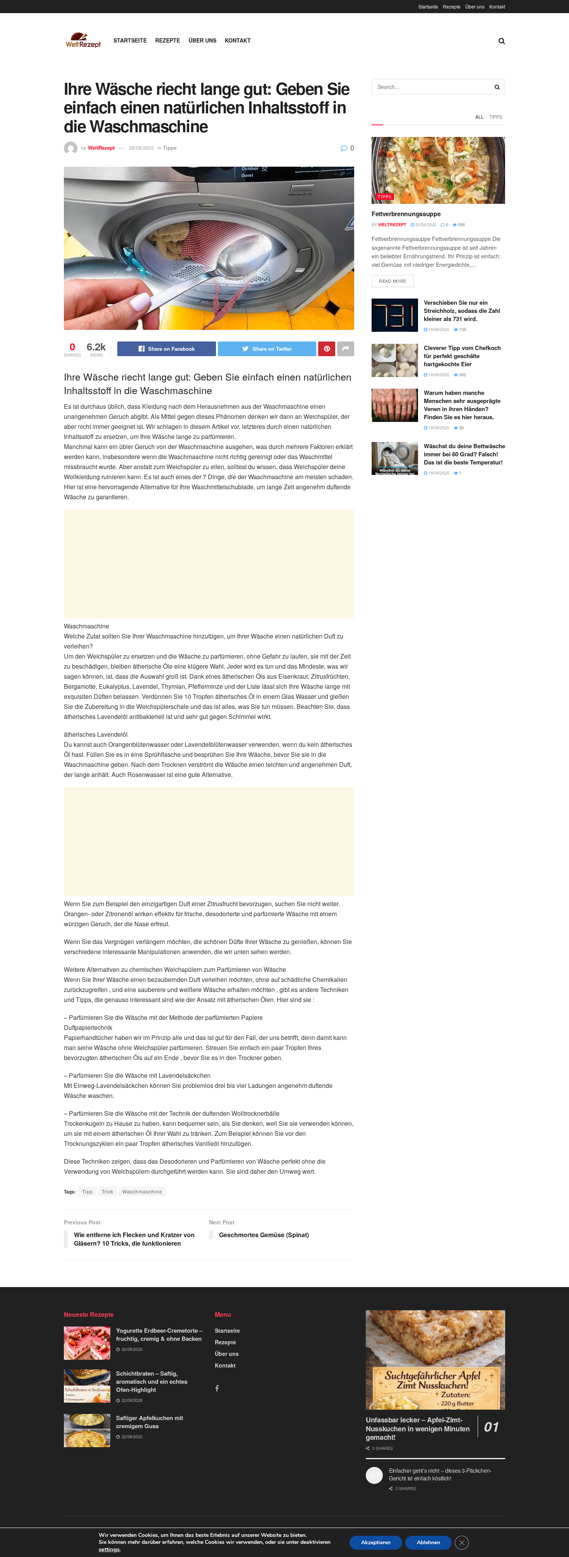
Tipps (170, 147)
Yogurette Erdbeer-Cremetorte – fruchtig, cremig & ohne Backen (159, 1334)
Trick (107, 1191)
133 (462, 329)
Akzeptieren (376, 1542)
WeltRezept (101, 147)
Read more (392, 281)
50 (461, 427)
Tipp (87, 1191)
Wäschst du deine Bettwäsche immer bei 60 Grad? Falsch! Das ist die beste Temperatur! (464, 454)
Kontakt (497, 6)
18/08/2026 (438, 329)
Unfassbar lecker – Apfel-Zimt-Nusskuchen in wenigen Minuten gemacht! (418, 1428)
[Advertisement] (209, 564)
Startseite (428, 6)
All (479, 116)
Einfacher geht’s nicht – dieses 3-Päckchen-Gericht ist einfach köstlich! (440, 1474)
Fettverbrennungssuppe (406, 213)
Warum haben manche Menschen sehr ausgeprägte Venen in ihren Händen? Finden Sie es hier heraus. (462, 404)
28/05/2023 (141, 147)
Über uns (475, 6)
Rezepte (452, 6)
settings (109, 1549)
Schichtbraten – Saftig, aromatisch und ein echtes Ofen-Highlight (151, 1381)
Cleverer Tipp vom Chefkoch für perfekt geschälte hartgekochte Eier (462, 355)
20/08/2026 (425, 224)
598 (461, 224)
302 (462, 374)
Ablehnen (428, 1542)
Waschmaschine (142, 1191)
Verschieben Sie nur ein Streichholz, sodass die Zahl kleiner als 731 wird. (462, 310)
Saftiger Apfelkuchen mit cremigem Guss (149, 1422)
